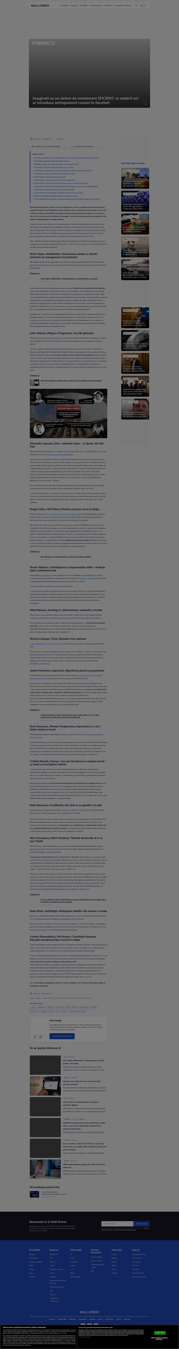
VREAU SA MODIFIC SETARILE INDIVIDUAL (159, 1338)
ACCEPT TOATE (160, 1333)
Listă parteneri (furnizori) (85, 1337)
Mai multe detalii (63, 1333)
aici (63, 1340)
